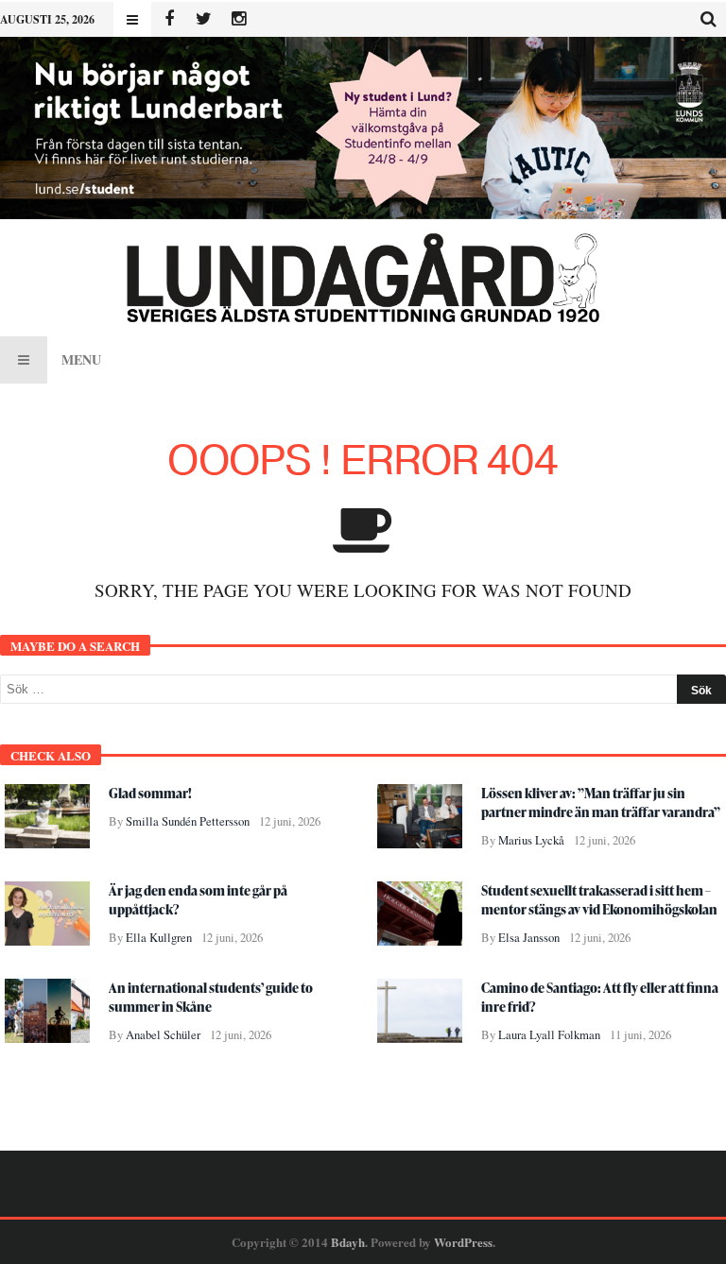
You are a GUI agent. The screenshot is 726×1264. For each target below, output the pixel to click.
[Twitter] (203, 19)
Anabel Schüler (163, 1035)
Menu (81, 359)
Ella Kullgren (159, 938)
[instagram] (238, 19)
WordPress (463, 1242)
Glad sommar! (150, 793)
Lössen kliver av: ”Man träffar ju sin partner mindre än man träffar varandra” (600, 802)
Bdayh (348, 1242)
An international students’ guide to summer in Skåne (211, 997)
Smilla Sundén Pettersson (188, 821)
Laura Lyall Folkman (549, 1035)
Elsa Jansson (529, 938)
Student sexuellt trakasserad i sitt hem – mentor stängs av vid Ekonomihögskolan (599, 899)
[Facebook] (168, 19)
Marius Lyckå (531, 840)
